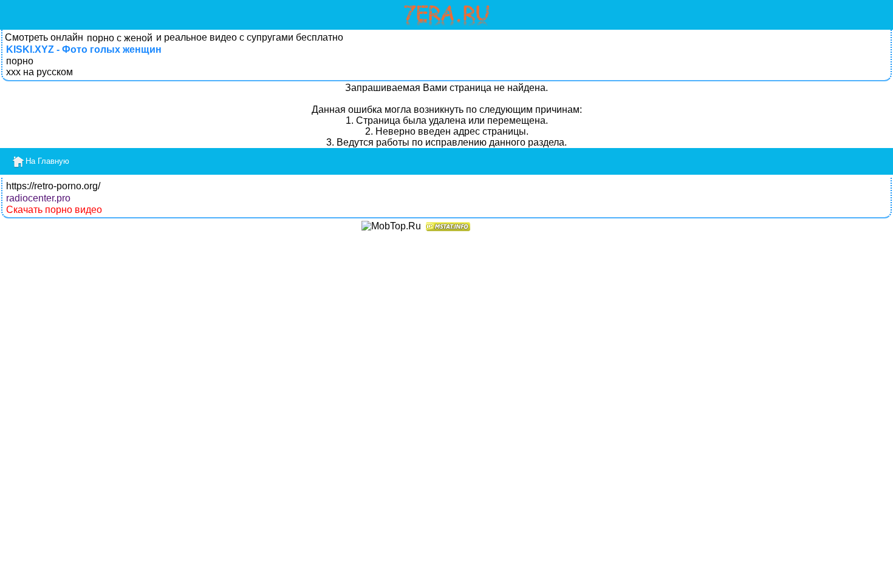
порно (19, 61)
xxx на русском (39, 72)
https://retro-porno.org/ (53, 186)
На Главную (47, 161)
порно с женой (119, 38)
